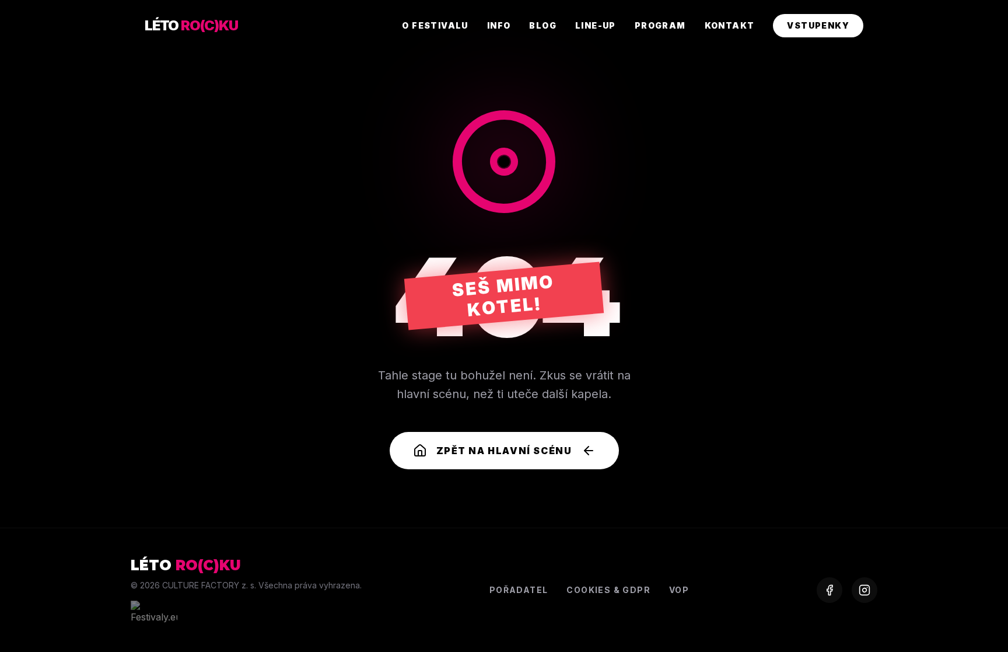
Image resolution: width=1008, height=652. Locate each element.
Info (499, 25)
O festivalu (435, 25)
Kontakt (730, 25)
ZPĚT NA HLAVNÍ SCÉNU (504, 450)
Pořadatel (518, 590)
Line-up (595, 25)
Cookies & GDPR (608, 590)
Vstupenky (818, 25)
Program (660, 25)
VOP (679, 590)
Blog (542, 25)
